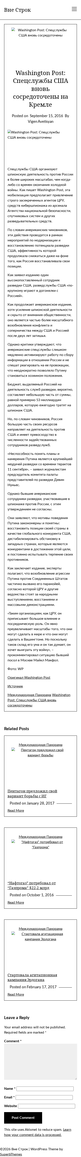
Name (10, 1088)
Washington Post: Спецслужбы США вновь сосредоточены (39, 700)
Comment (13, 1041)
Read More (16, 810)
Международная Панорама (29, 695)
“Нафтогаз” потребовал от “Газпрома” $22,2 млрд (32, 885)
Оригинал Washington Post (29, 677)
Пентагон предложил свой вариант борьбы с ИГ (32, 793)
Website (10, 1106)
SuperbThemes (11, 1154)
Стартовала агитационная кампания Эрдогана (32, 977)
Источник (15, 686)
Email (9, 1097)
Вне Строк (17, 9)
